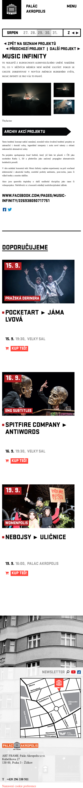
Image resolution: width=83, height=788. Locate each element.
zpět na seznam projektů (32, 44)
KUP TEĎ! (19, 348)
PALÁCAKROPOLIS (35, 9)
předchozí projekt (27, 49)
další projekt (63, 49)
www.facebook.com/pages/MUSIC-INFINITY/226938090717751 (34, 199)
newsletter (53, 672)
